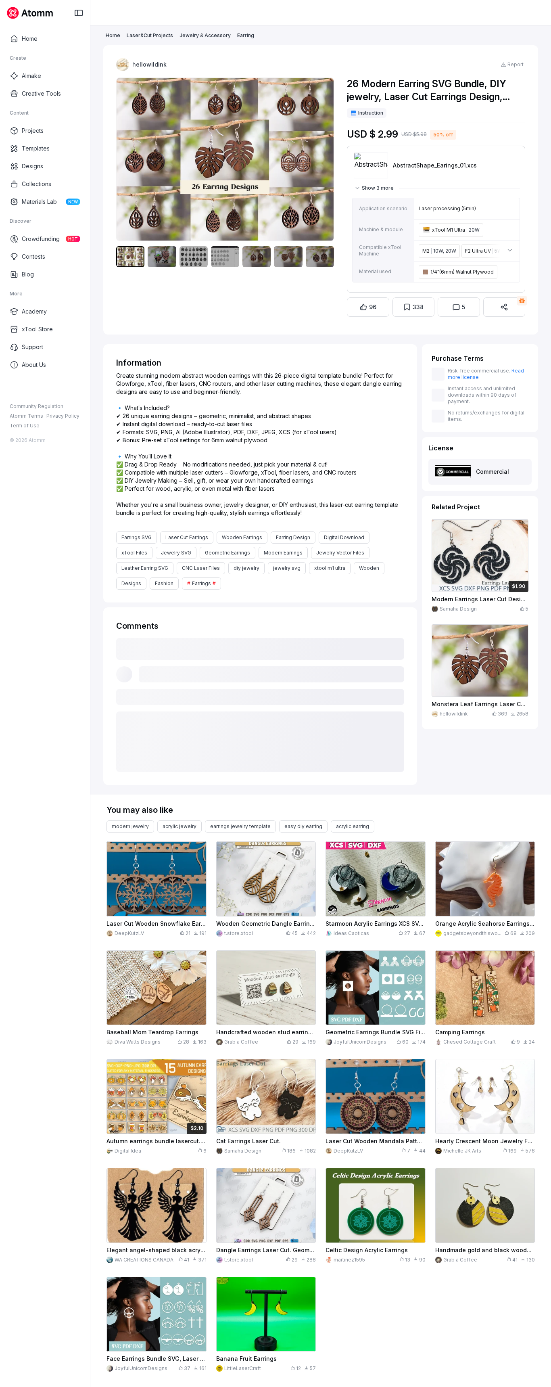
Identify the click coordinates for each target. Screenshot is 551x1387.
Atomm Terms (26, 416)
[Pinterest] (52, 391)
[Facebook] (14, 391)
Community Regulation (36, 406)
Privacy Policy (62, 416)
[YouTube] (39, 391)
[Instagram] (27, 391)
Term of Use (25, 426)
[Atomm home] (29, 13)
